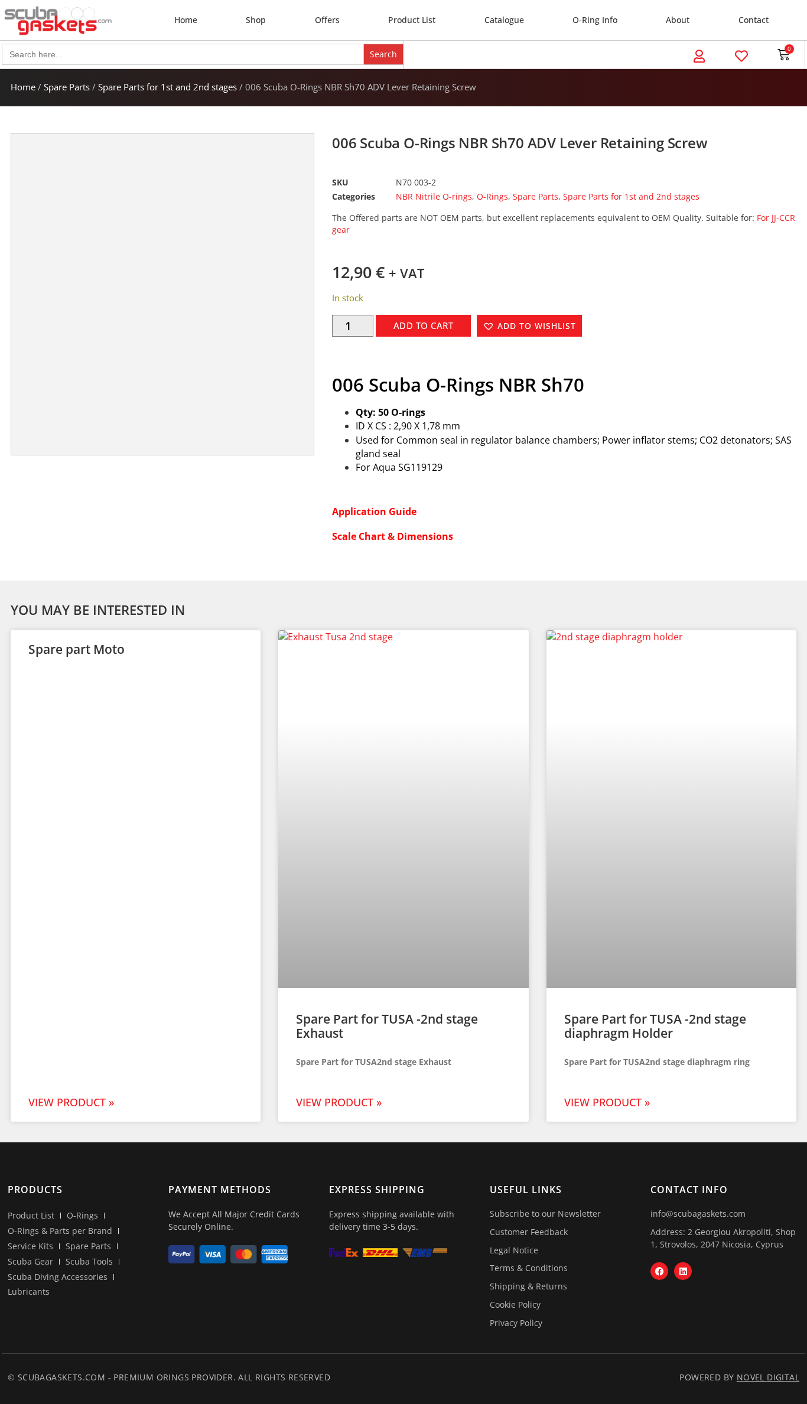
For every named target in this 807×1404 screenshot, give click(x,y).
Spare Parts (67, 87)
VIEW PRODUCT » (71, 1102)
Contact (753, 19)
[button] (529, 326)
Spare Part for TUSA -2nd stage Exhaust (387, 1026)
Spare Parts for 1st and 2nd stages (167, 87)
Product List (411, 19)
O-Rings (492, 196)
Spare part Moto (76, 649)
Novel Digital (768, 1377)
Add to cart (423, 325)
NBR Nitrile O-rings (434, 196)
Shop (256, 19)
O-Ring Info (594, 19)
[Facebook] (659, 1271)
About (677, 19)
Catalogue (504, 19)
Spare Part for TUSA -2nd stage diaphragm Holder (655, 1026)
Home (185, 19)
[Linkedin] (683, 1271)
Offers (327, 19)
